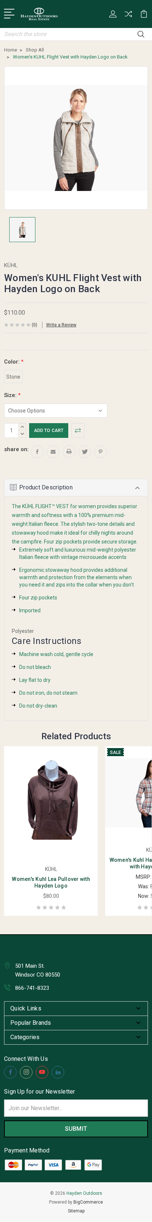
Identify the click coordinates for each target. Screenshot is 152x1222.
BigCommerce (88, 1202)
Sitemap (76, 1211)
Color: (14, 361)
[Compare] (128, 16)
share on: (16, 449)
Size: (12, 395)
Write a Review (61, 324)
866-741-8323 (32, 988)
